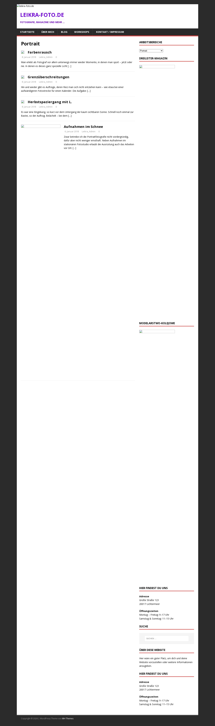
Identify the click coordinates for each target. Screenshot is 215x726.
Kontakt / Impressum (110, 31)
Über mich (47, 31)
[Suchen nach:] (166, 638)
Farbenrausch (40, 52)
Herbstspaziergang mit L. (50, 102)
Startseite (27, 31)
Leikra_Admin (46, 57)
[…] (69, 66)
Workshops (81, 31)
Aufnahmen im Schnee (83, 126)
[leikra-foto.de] (25, 6)
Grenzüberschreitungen (48, 77)
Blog (64, 31)
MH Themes (67, 718)
